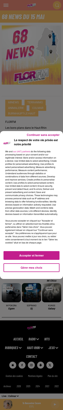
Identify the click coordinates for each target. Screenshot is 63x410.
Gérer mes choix (31, 268)
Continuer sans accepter (43, 135)
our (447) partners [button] (21, 151)
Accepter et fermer (31, 255)
